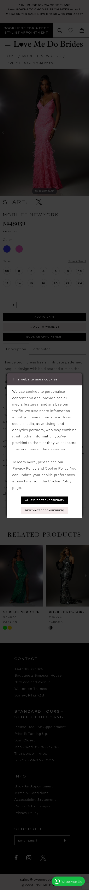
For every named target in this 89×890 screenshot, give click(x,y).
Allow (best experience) (44, 500)
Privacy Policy (24, 468)
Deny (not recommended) (44, 510)
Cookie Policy (56, 468)
